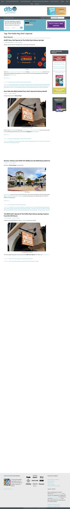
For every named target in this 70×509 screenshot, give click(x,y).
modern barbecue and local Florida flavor (30, 130)
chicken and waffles (20, 207)
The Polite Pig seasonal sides (44, 210)
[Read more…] (7, 78)
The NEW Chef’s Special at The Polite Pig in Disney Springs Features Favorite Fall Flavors (26, 215)
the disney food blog (8, 6)
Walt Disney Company (57, 493)
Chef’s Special (35, 131)
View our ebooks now (8, 489)
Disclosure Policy (51, 481)
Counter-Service (11, 258)
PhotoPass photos (38, 71)
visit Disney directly (57, 498)
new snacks (31, 71)
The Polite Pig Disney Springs (20, 87)
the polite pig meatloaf (14, 142)
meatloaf (36, 141)
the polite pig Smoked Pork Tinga (32, 87)
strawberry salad (34, 208)
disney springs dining (29, 141)
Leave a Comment (18, 42)
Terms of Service (51, 484)
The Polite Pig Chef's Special (11, 210)
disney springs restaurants (25, 208)
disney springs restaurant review (13, 208)
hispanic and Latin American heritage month (23, 84)
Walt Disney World (27, 82)
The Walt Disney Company (53, 496)
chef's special (16, 141)
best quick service (12, 207)
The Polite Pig (13, 75)
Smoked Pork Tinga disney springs (40, 85)
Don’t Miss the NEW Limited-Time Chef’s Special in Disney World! (25, 91)
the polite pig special (44, 87)
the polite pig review (33, 210)
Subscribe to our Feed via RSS (54, 504)
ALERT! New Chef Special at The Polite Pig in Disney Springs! (24, 40)
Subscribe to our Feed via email (54, 506)
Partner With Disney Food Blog (54, 485)
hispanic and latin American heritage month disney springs (21, 85)
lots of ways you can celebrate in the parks (16, 71)
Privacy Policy (50, 482)
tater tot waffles (41, 208)
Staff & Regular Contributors (53, 479)
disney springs (12, 84)
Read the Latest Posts (9, 18)
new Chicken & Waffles (10, 196)
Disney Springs (17, 82)
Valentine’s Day (7, 194)
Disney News (10, 82)
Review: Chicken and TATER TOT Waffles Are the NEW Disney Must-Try (27, 161)
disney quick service (28, 207)
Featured (22, 82)
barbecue (11, 141)
